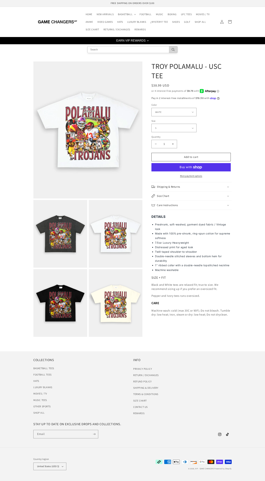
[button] (126, 14)
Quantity (155, 136)
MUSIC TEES (40, 400)
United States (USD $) (48, 466)
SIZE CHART (140, 400)
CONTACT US (140, 407)
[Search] (173, 49)
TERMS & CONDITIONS (145, 394)
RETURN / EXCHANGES (146, 375)
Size (153, 120)
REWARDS (138, 413)
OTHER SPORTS (41, 406)
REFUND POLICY (142, 381)
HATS (36, 381)
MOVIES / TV (40, 393)
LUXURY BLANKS (42, 387)
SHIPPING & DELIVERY (145, 387)
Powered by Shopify (223, 468)
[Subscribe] (94, 434)
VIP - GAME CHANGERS (204, 468)
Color (154, 104)
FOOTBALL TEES (42, 374)
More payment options (191, 175)
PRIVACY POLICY (142, 368)
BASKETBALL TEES (43, 368)
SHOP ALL (39, 412)
